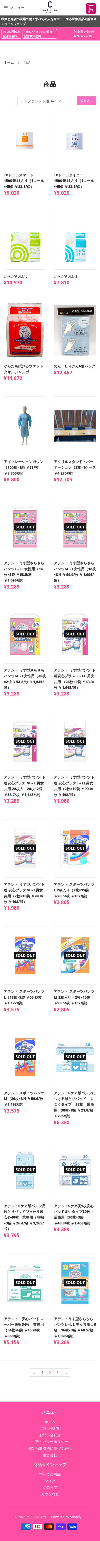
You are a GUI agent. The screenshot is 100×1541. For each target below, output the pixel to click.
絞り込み (87, 100)
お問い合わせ (50, 1434)
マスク (50, 1480)
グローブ (50, 1487)
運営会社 (50, 1455)
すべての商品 (50, 1474)
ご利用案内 (50, 1428)
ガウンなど (50, 1494)
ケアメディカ (36, 1516)
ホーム (9, 62)
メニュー (17, 7)
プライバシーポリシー (50, 1441)
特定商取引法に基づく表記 (50, 1448)
